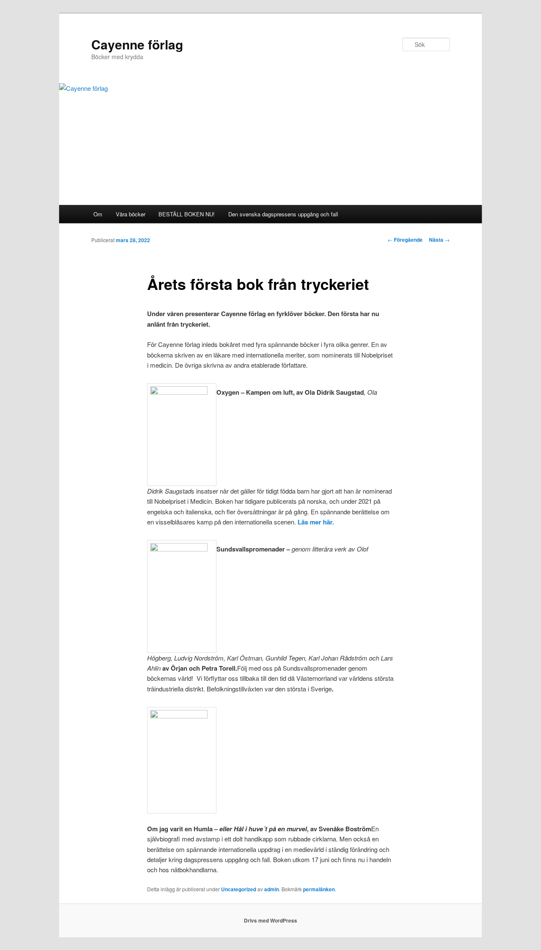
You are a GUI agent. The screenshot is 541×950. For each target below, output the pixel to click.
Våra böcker (130, 214)
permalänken (319, 889)
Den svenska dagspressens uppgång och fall (283, 214)
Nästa (439, 239)
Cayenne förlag (137, 44)
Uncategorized (238, 889)
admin (271, 889)
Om (97, 214)
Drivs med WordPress (270, 920)
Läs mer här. (316, 522)
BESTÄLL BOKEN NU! (186, 214)
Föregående (405, 239)
